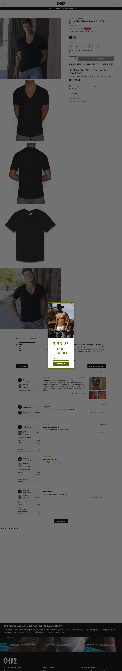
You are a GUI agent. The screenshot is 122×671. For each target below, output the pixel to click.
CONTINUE (61, 364)
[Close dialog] (72, 304)
